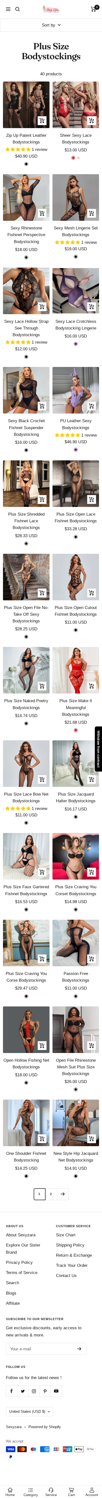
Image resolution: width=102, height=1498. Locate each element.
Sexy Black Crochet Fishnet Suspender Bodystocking (26, 427)
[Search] (17, 9)
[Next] (63, 1194)
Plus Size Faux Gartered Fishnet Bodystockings (26, 890)
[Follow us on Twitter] (22, 1391)
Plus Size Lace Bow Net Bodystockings (26, 797)
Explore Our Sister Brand (23, 1249)
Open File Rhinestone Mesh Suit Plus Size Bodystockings (76, 1067)
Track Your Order (72, 1265)
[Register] (79, 1349)
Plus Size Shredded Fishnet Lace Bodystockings (26, 521)
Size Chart (66, 1235)
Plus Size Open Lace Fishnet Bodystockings (76, 517)
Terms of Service (21, 1272)
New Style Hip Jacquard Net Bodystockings (75, 1157)
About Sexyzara (20, 1235)
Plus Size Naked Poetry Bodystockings (26, 704)
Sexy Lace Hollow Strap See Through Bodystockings (26, 328)
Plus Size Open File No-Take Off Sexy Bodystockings (26, 614)
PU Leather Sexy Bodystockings (76, 424)
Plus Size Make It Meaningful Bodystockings (75, 707)
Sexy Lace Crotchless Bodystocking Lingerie (75, 325)
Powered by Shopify (44, 1427)
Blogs (11, 1293)
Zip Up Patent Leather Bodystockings (26, 138)
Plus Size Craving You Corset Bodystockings (75, 890)
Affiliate (13, 1303)
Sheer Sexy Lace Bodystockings (76, 138)
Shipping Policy (70, 1245)
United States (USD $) (27, 1411)
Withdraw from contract (99, 749)
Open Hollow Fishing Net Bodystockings (26, 1063)
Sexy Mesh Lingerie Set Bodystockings (76, 231)
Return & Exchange (74, 1255)
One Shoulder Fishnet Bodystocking (26, 1157)
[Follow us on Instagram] (33, 1391)
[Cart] (93, 9)
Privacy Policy (19, 1262)
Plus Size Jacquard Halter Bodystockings (76, 797)
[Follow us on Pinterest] (45, 1391)
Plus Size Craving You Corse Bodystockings (26, 977)
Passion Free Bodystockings (75, 977)
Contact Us (66, 1275)
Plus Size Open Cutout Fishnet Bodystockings (76, 611)
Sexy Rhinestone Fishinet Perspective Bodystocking (26, 235)
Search (12, 1282)
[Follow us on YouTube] (56, 1391)
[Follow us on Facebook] (11, 1391)
